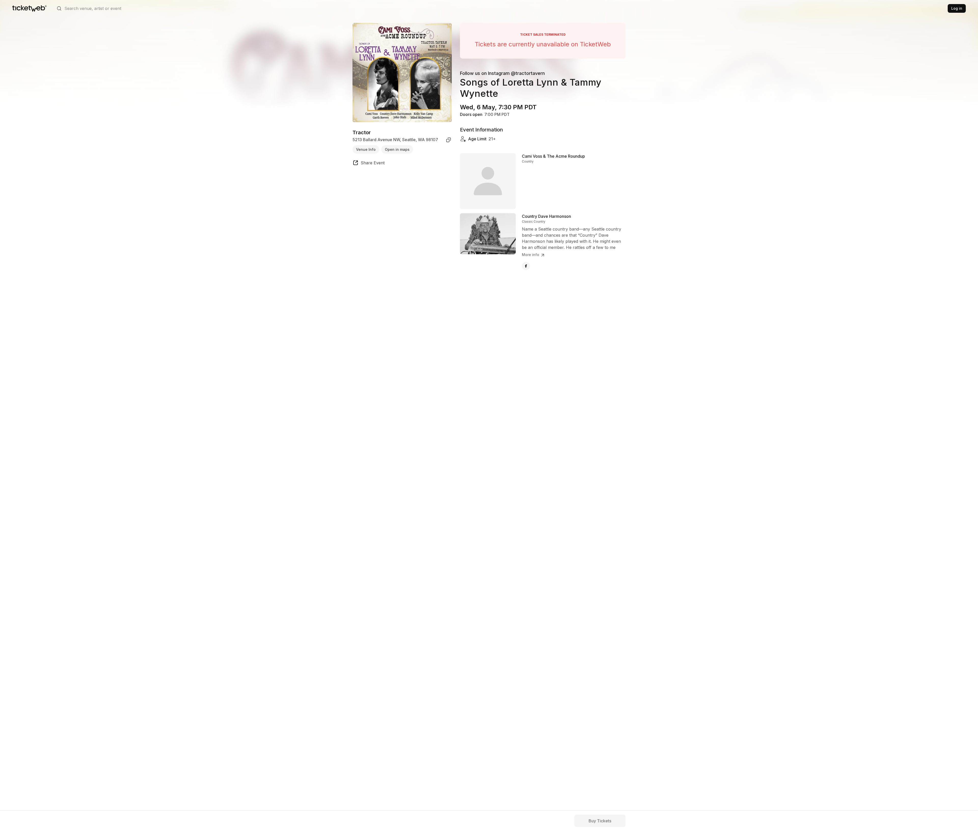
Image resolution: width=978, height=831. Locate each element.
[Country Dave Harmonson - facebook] (526, 266)
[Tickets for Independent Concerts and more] (29, 8)
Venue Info (366, 149)
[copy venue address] (448, 140)
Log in (956, 8)
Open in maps (397, 149)
